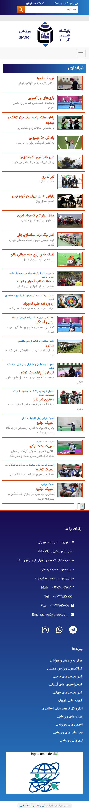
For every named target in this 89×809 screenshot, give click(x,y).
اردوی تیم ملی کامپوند (38, 303)
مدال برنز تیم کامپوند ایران (35, 215)
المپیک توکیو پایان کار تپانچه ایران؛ (37, 418)
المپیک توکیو (45, 423)
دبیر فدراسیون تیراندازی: (37, 157)
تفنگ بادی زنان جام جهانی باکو (32, 254)
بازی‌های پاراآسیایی (41, 98)
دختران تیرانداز (43, 399)
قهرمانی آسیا (45, 78)
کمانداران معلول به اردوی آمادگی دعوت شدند (33, 318)
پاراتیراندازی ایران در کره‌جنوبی (33, 196)
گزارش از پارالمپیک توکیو (37, 372)
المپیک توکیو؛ (45, 469)
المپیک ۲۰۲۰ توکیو (45, 442)
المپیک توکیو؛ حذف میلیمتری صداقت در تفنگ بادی (29, 465)
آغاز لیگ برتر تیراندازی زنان (35, 235)
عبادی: (49, 345)
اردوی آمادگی (45, 322)
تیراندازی (48, 176)
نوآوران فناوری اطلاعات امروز (32, 805)
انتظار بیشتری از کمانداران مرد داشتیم (36, 341)
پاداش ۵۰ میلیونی (41, 138)
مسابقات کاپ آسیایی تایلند (35, 281)
